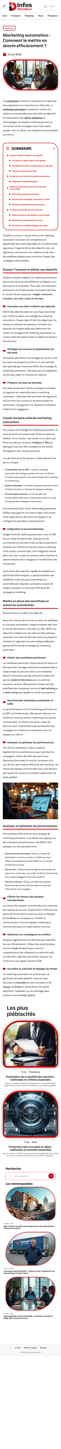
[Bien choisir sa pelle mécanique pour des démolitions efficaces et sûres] (30, 1203)
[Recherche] (45, 6)
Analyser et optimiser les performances (28, 204)
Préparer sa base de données (24, 171)
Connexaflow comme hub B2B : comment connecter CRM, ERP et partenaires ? (28, 1317)
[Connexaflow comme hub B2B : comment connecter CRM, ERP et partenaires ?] (30, 1293)
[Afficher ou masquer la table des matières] (43, 148)
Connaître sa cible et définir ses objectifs (29, 160)
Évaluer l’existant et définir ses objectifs (26, 155)
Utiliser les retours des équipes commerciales (31, 215)
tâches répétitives (33, 117)
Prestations (34, 1071)
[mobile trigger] (5, 6)
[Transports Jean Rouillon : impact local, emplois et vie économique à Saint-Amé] (30, 1248)
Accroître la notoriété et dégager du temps (30, 225)
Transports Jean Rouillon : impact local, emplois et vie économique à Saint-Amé (29, 1272)
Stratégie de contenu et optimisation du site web (32, 165)
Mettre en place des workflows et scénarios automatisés (28, 187)
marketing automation (14, 109)
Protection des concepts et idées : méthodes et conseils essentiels (30, 1148)
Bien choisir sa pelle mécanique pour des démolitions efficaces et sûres (29, 1227)
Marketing (9, 28)
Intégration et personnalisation (25, 181)
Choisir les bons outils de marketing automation (30, 176)
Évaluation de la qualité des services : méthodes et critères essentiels (30, 1078)
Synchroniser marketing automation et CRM (30, 199)
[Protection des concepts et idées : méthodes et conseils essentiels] (30, 1114)
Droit (34, 1142)
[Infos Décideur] (20, 6)
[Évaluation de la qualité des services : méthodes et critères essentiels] (30, 1044)
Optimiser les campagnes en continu (27, 220)
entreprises (13, 101)
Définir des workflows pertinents (25, 194)
